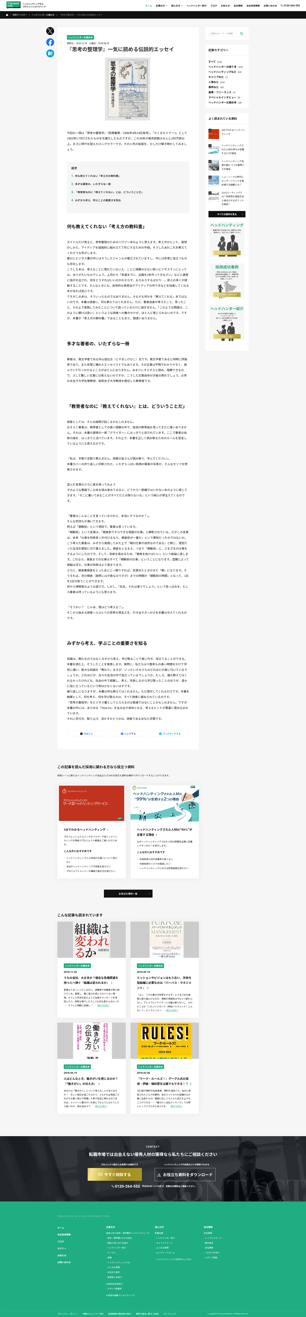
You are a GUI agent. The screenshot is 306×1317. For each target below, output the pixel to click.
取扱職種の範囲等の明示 (119, 1313)
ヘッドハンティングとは (118, 1262)
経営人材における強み (117, 1242)
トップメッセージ (213, 1237)
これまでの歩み (212, 1252)
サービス (111, 1252)
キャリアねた (218, 77)
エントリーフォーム (165, 1252)
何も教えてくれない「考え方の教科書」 (98, 176)
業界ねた (216, 87)
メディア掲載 (211, 1257)
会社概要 (209, 1247)
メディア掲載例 (114, 1288)
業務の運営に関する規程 (147, 1313)
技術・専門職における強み (119, 1237)
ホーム (60, 1227)
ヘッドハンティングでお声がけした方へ (173, 1259)
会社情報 (208, 1232)
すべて (215, 61)
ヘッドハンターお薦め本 (43, 14)
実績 (109, 1257)
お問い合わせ (64, 1262)
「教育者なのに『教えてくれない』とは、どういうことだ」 (109, 192)
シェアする (130, 733)
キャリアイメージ (164, 1242)
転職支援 (159, 1232)
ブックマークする (172, 733)
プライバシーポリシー (67, 1313)
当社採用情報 (64, 1234)
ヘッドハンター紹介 (116, 1247)
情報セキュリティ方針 (93, 1313)
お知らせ (61, 1255)
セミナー (61, 1248)
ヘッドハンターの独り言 (226, 67)
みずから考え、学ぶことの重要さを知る (98, 200)
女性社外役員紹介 (114, 1283)
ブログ (60, 1241)
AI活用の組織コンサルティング (120, 1295)
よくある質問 (113, 1267)
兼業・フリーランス (222, 92)
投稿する (88, 733)
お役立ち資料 (113, 1272)
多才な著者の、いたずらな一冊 (93, 184)
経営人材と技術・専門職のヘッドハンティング (127, 1232)
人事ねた (217, 82)
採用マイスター (20, 14)
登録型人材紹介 (114, 1277)
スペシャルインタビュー (225, 97)
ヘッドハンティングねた (225, 72)
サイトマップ (169, 1313)
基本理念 (209, 1242)
